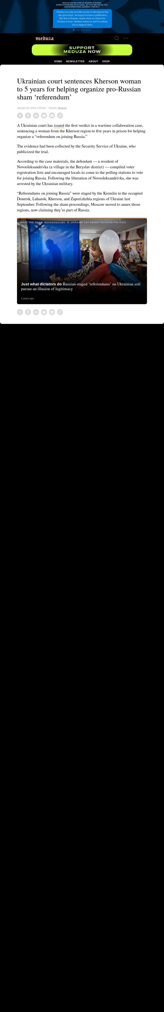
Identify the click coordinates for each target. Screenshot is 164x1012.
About (93, 61)
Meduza (62, 108)
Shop (106, 61)
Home (58, 61)
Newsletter (75, 61)
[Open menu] (126, 38)
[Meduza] (44, 38)
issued (61, 125)
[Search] (116, 38)
